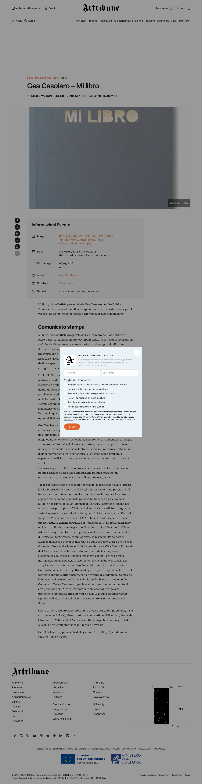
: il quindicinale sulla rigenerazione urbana (91, 393)
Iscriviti (72, 426)
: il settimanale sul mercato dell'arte (88, 389)
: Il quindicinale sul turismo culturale (86, 402)
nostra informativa (106, 414)
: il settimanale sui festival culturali (86, 406)
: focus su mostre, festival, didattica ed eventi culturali (97, 384)
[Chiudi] (137, 353)
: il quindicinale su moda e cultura (86, 398)
